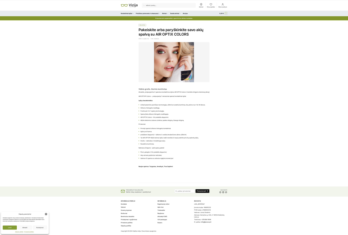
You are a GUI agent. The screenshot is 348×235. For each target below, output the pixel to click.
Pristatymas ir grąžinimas (129, 219)
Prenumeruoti (201, 191)
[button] (46, 214)
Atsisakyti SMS (162, 216)
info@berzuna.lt (206, 222)
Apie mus (160, 207)
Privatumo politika (29, 231)
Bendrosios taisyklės (127, 216)
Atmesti (24, 227)
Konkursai (124, 213)
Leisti (10, 227)
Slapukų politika (19, 231)
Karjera (159, 223)
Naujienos (160, 213)
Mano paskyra (222, 7)
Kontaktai (124, 204)
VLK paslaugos (162, 219)
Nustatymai (39, 227)
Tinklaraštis (161, 210)
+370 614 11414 (206, 219)
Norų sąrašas (211, 7)
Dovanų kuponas (126, 210)
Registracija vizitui (163, 204)
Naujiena (142, 25)
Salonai (201, 7)
